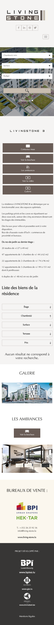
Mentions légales (27, 616)
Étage (26, 307)
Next (50, 392)
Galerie (28, 191)
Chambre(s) (26, 316)
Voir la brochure (28, 160)
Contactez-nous (28, 149)
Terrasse (26, 334)
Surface (26, 325)
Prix (26, 343)
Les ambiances (28, 170)
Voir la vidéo (28, 181)
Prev (4, 392)
